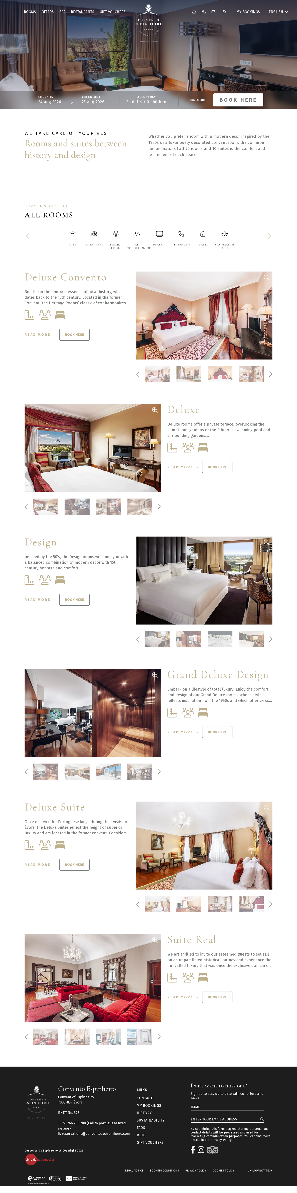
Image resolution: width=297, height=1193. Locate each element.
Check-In (46, 97)
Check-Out (91, 97)
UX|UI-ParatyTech (260, 1170)
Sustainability (151, 1120)
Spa (62, 12)
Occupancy (146, 97)
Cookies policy (223, 1170)
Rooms (30, 12)
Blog (141, 1135)
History (144, 1113)
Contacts (146, 1098)
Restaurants (82, 12)
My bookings (149, 1106)
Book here (74, 335)
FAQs (141, 1128)
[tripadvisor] (214, 1150)
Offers (48, 12)
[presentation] (28, 236)
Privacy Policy (221, 1140)
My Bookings (248, 12)
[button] (13, 12)
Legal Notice (134, 1170)
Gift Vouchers (113, 12)
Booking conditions (164, 1170)
